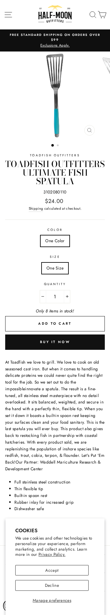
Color (54, 229)
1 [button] (52, 145)
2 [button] (58, 145)
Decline (52, 585)
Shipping (36, 208)
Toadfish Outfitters (55, 155)
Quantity (55, 284)
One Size (55, 268)
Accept (51, 570)
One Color (54, 241)
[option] (55, 40)
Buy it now (55, 341)
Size (55, 256)
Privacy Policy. (51, 554)
